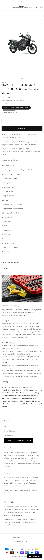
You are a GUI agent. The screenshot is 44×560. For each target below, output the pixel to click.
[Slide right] (26, 78)
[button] (2, 7)
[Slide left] (17, 78)
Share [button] (6, 268)
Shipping (10, 100)
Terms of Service (9, 431)
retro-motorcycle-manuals (19, 556)
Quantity (4, 117)
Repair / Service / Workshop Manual (16, 108)
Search (6, 426)
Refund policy (8, 436)
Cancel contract (34, 556)
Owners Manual (9, 112)
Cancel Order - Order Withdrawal (19, 440)
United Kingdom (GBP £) (21, 542)
